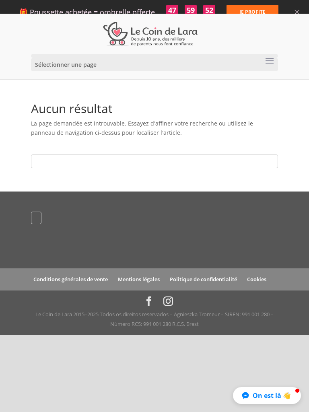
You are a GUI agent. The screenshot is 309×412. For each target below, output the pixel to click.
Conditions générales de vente (70, 279)
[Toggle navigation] (269, 61)
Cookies (256, 279)
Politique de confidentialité (203, 279)
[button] (267, 395)
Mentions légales (139, 279)
